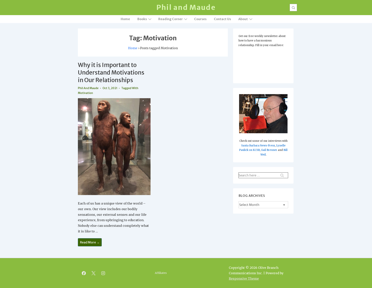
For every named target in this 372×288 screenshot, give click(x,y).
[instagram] (103, 273)
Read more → (90, 242)
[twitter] (93, 273)
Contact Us (222, 19)
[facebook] (84, 273)
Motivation (85, 93)
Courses (200, 19)
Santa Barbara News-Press (258, 145)
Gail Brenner (269, 150)
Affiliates (161, 273)
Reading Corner (170, 19)
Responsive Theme (244, 278)
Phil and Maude (185, 7)
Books (142, 19)
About (243, 19)
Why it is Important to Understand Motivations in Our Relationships (111, 72)
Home (125, 19)
